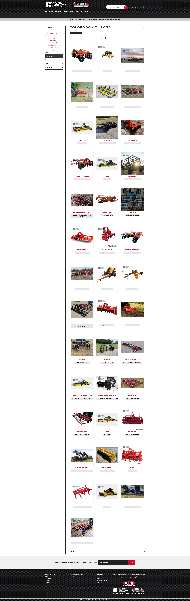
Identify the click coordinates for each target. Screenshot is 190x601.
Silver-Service (48, 576)
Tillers (47, 52)
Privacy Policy (100, 582)
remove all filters (87, 33)
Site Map (99, 578)
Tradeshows (47, 582)
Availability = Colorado (76, 33)
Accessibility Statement (102, 580)
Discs (47, 31)
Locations (47, 580)
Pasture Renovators (50, 33)
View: (98, 38)
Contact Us (72, 576)
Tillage (50, 22)
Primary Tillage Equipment (52, 40)
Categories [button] (48, 28)
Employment (48, 578)
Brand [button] (47, 60)
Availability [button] (49, 67)
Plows (47, 35)
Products (55, 16)
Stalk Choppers (49, 50)
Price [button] (46, 64)
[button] (133, 7)
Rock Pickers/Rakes (51, 43)
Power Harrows (49, 38)
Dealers (88, 16)
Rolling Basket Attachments (53, 45)
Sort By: (134, 38)
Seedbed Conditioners (51, 47)
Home (46, 22)
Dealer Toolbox (130, 16)
